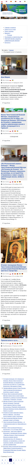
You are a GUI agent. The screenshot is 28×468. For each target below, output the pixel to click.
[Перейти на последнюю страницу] (13, 463)
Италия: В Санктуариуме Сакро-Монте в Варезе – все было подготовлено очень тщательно (13, 414)
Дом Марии (5, 77)
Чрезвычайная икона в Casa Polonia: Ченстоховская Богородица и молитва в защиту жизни (14, 390)
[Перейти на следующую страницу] (10, 463)
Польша (9, 35)
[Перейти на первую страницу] (2, 460)
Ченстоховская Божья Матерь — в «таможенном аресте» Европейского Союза (14, 424)
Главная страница (10, 27)
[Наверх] (25, 462)
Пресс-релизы (9, 31)
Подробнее (6, 103)
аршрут (8, 33)
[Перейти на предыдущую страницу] (5, 460)
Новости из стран (10, 29)
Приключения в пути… (10, 340)
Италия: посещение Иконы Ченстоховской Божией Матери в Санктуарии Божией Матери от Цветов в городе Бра (14, 268)
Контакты (7, 42)
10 (7, 463)
